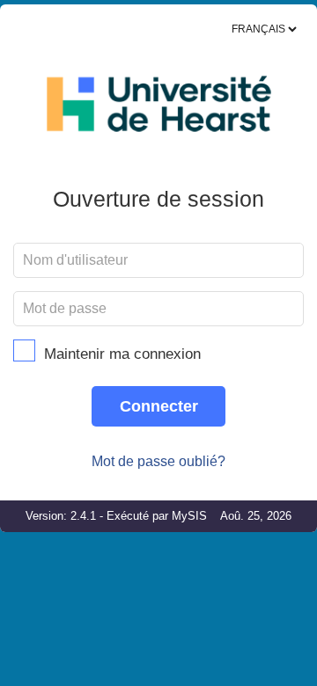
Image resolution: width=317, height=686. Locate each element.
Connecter (159, 406)
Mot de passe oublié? (158, 461)
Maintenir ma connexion (122, 354)
